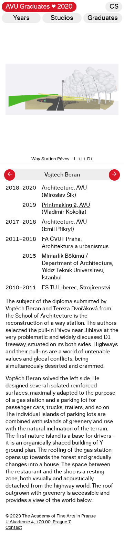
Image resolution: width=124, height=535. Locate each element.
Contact (14, 527)
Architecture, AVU (64, 188)
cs (114, 6)
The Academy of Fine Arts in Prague (59, 516)
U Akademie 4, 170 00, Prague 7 (38, 522)
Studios (62, 18)
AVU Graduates (39, 6)
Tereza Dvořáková (75, 308)
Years (21, 18)
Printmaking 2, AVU (66, 205)
